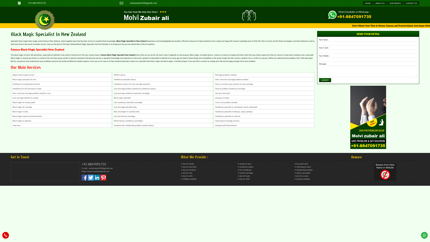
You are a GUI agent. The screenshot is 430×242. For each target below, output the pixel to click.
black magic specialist (122, 98)
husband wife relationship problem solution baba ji (134, 125)
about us (380, 3)
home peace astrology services (227, 121)
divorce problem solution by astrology (230, 89)
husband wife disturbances (226, 125)
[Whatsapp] (424, 233)
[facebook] (84, 180)
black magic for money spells (24, 102)
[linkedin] (97, 180)
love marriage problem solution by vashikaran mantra (135, 89)
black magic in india (20, 111)
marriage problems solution (226, 75)
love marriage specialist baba (125, 107)
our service (395, 3)
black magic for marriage (22, 107)
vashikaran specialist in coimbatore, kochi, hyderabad (236, 107)
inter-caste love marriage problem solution (231, 79)
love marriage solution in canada (25, 98)
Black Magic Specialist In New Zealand (48, 34)
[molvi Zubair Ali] (147, 16)
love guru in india (222, 98)
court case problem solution (226, 102)
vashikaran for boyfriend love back (26, 84)
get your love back (222, 93)
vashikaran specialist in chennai (227, 116)
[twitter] (91, 180)
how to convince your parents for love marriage (234, 84)
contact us (411, 3)
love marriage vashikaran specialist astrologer (132, 93)
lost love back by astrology (124, 116)
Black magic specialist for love (24, 79)
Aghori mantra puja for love (23, 75)
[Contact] (5, 233)
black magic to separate (22, 121)
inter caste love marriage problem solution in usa (32, 93)
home (368, 3)
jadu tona (16, 125)
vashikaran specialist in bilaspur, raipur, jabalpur (234, 111)
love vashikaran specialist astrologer (128, 102)
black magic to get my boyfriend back (27, 116)
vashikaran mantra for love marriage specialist (132, 84)
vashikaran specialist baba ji (125, 79)
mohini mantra (120, 75)
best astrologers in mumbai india (126, 111)
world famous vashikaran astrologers (128, 121)
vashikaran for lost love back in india (27, 89)
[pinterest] (103, 180)
